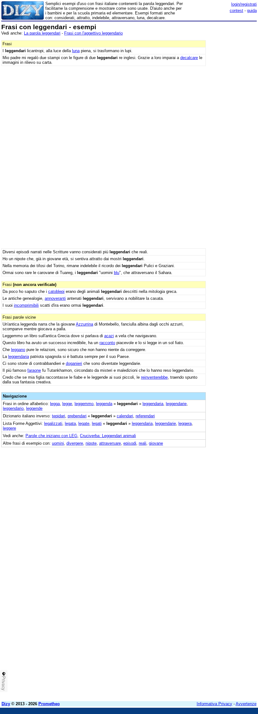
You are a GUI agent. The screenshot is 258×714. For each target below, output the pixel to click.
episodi (129, 443)
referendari (145, 416)
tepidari (58, 416)
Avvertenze (246, 703)
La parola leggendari (42, 33)
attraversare (110, 443)
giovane (156, 443)
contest (236, 10)
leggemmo (84, 403)
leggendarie (176, 403)
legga (55, 403)
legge (67, 403)
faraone (34, 370)
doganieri (74, 363)
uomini (58, 443)
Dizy (6, 703)
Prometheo (49, 703)
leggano (18, 349)
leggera (185, 423)
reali (142, 443)
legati (97, 423)
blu (116, 272)
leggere (9, 428)
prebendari (77, 416)
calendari (125, 416)
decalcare (189, 57)
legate (83, 423)
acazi (109, 335)
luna (76, 50)
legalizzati (53, 423)
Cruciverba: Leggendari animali (108, 435)
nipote (91, 443)
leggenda (104, 403)
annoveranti (55, 298)
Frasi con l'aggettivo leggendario (93, 33)
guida (252, 10)
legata (70, 423)
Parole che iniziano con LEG (51, 435)
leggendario (13, 408)
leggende (34, 408)
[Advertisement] (209, 486)
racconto (107, 342)
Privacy (4, 683)
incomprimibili (26, 305)
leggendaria (18, 356)
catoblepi (56, 291)
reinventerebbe (154, 377)
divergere (74, 443)
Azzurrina (84, 324)
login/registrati (244, 4)
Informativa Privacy (214, 703)
